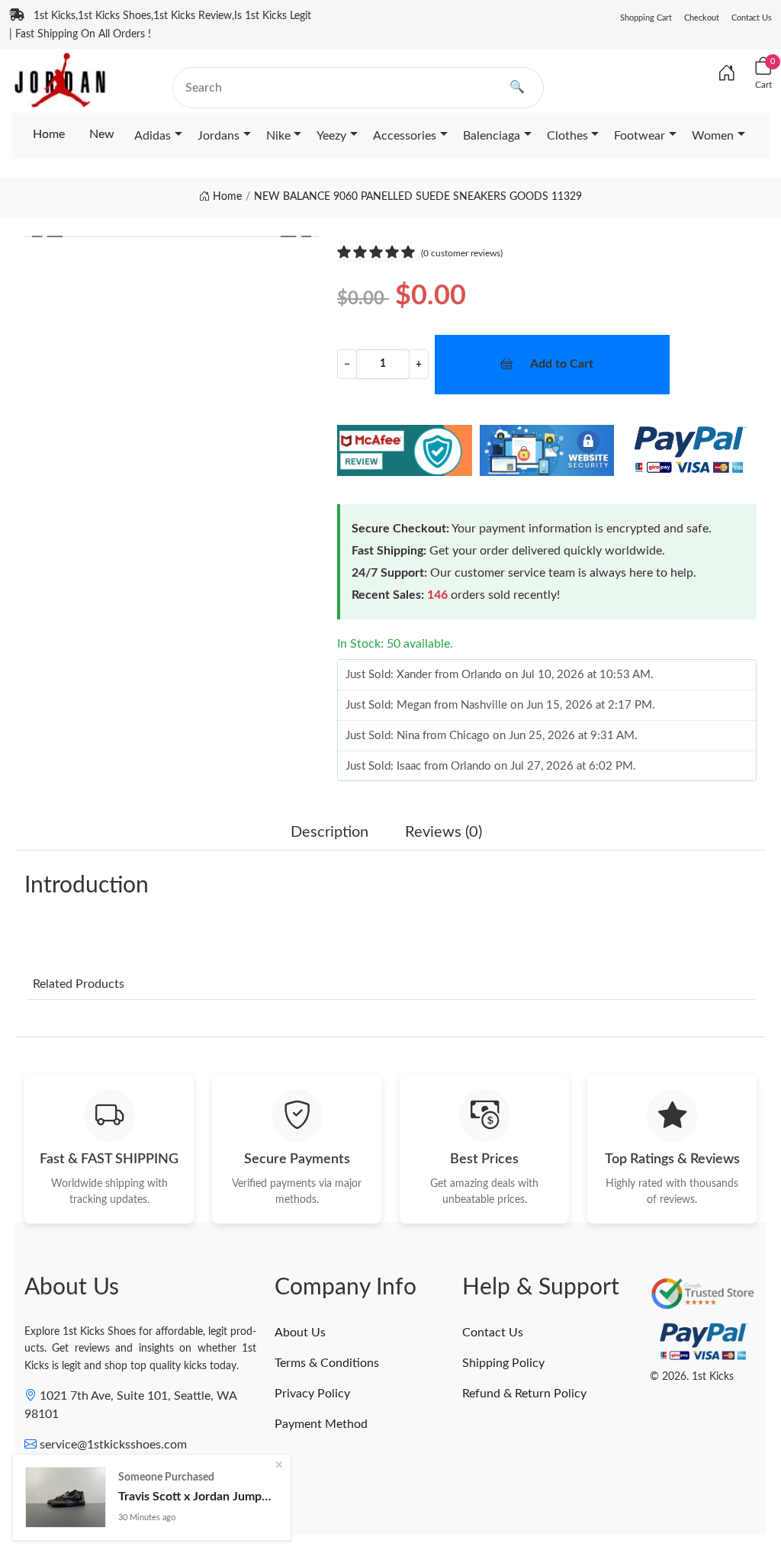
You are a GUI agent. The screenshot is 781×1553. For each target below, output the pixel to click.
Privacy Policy (312, 1393)
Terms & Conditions (327, 1363)
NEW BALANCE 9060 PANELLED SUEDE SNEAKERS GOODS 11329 (418, 196)
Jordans (218, 136)
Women (713, 136)
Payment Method (321, 1424)
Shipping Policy (503, 1363)
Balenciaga (491, 136)
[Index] (727, 74)
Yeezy (331, 136)
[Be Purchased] (65, 1497)
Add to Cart (561, 364)
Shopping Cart (646, 18)
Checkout (701, 18)
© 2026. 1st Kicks (692, 1376)
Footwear (639, 136)
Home (49, 134)
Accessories (404, 136)
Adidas (152, 136)
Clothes (567, 136)
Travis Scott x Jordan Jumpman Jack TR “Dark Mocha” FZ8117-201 (198, 1496)
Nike (278, 136)
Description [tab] (329, 832)
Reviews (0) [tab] (443, 832)
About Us (300, 1332)
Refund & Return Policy (524, 1393)
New (101, 134)
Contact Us (751, 18)
